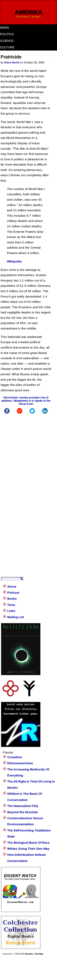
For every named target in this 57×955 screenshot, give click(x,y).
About (11, 586)
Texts (11, 604)
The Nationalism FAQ (22, 806)
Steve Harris (12, 62)
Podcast (13, 592)
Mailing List (15, 617)
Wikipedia (14, 261)
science (7, 40)
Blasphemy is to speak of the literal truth (32, 402)
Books (12, 598)
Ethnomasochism (20, 763)
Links (11, 611)
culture (7, 47)
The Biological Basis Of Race (28, 842)
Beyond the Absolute (22, 812)
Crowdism (14, 757)
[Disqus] (26, 454)
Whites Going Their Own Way (28, 848)
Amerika (29, 954)
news (4, 27)
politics (7, 34)
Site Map (39, 954)
